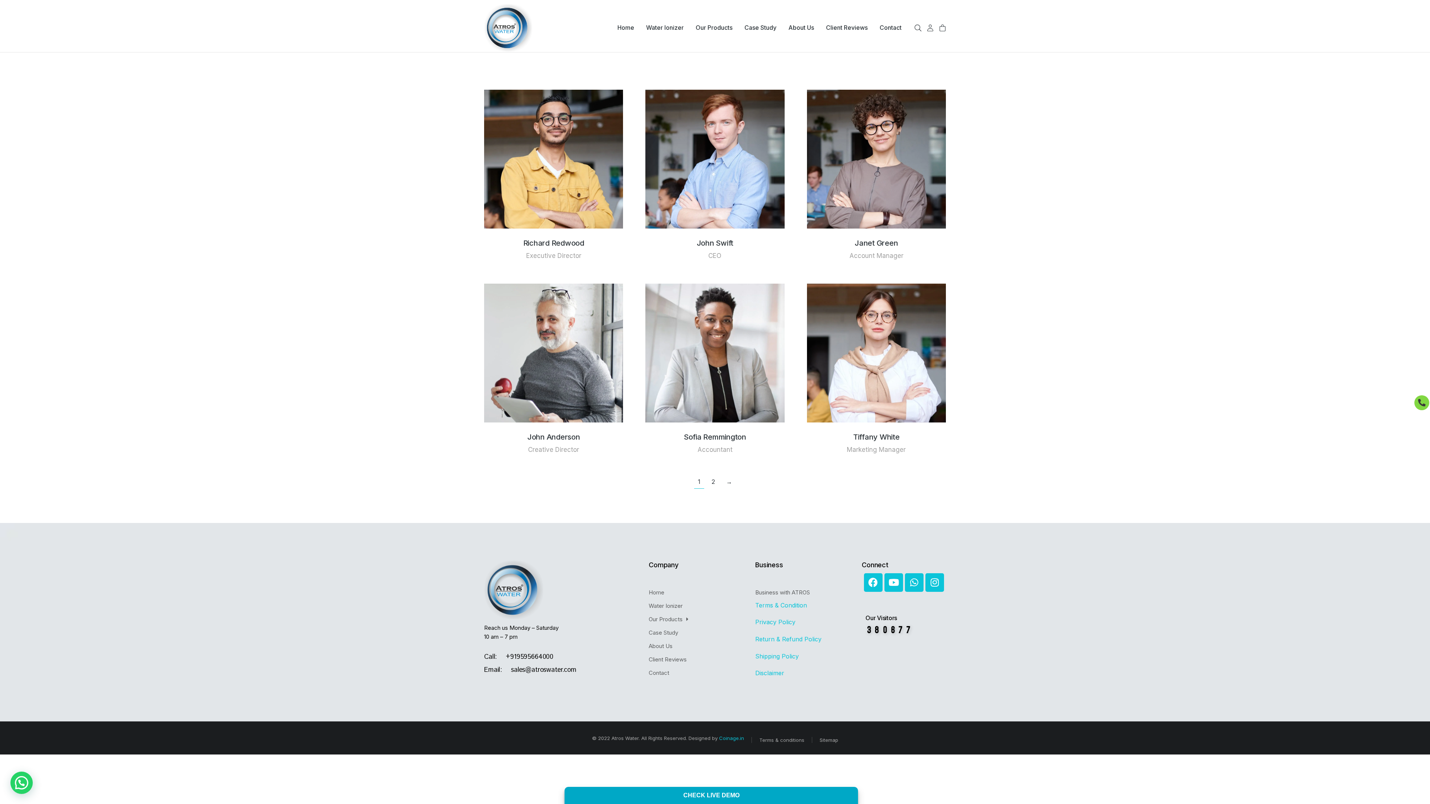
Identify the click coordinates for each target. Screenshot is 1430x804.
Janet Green (876, 243)
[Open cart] (942, 28)
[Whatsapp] (914, 582)
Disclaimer (769, 673)
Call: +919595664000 (518, 657)
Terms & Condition (782, 605)
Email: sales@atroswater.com (530, 670)
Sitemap (829, 740)
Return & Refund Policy (789, 639)
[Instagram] (934, 582)
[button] (21, 783)
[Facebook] (873, 582)
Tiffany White (876, 437)
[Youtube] (893, 582)
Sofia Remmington (715, 437)
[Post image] (553, 159)
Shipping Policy (778, 656)
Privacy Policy (775, 622)
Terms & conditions (781, 740)
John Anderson (553, 437)
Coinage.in (731, 738)
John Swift (715, 243)
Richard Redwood (553, 243)
